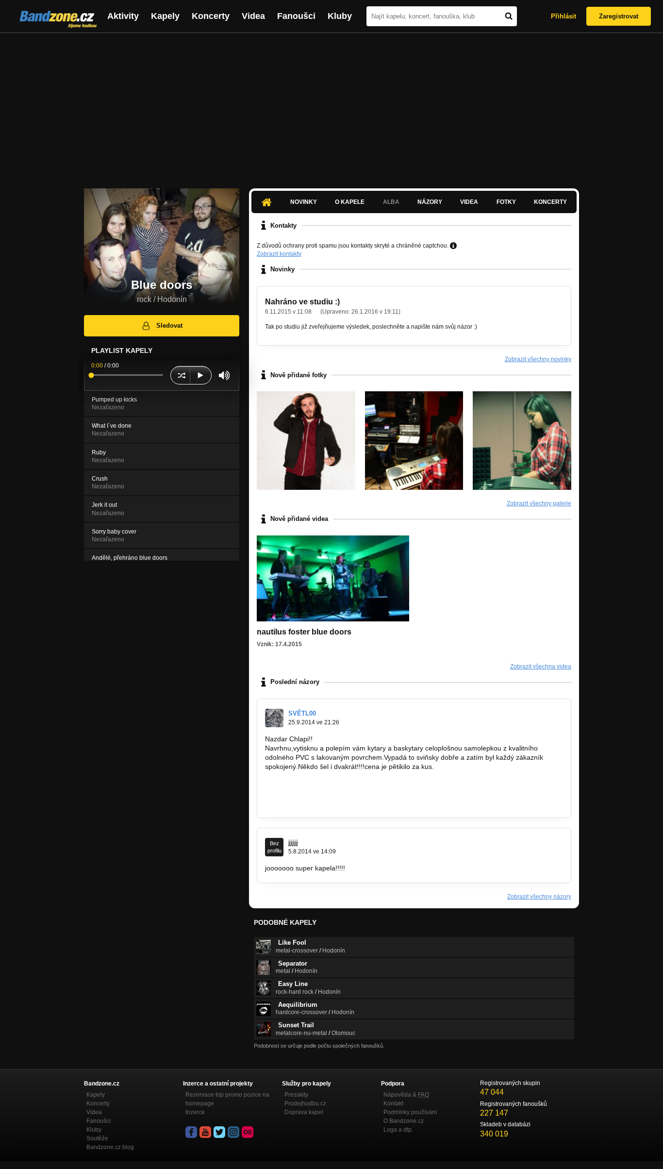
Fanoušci (296, 16)
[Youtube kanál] (205, 1132)
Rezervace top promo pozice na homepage (227, 1099)
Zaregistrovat (618, 16)
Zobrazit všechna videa (540, 666)
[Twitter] (219, 1132)
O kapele (350, 202)
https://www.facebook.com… (308, 785)
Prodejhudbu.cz (305, 1103)
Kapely (165, 16)
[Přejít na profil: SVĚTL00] (274, 718)
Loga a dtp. (398, 1129)
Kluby (340, 16)
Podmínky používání (410, 1112)
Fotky (506, 202)
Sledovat (169, 325)
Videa (253, 16)
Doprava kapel (303, 1112)
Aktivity (123, 16)
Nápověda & (406, 1094)
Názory (429, 202)
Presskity (296, 1094)
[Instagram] (233, 1132)
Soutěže (97, 1138)
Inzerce (195, 1112)
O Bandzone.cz (403, 1121)
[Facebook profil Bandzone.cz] (191, 1132)
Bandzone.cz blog (110, 1147)
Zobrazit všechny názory (539, 896)
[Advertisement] (331, 106)
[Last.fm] (247, 1132)
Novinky (303, 202)
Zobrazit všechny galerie (539, 503)
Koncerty (211, 16)
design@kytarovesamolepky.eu (313, 803)
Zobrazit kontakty (279, 253)
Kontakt (393, 1103)
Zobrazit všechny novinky (538, 359)
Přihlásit (563, 16)
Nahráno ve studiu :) (302, 302)
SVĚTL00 (302, 713)
